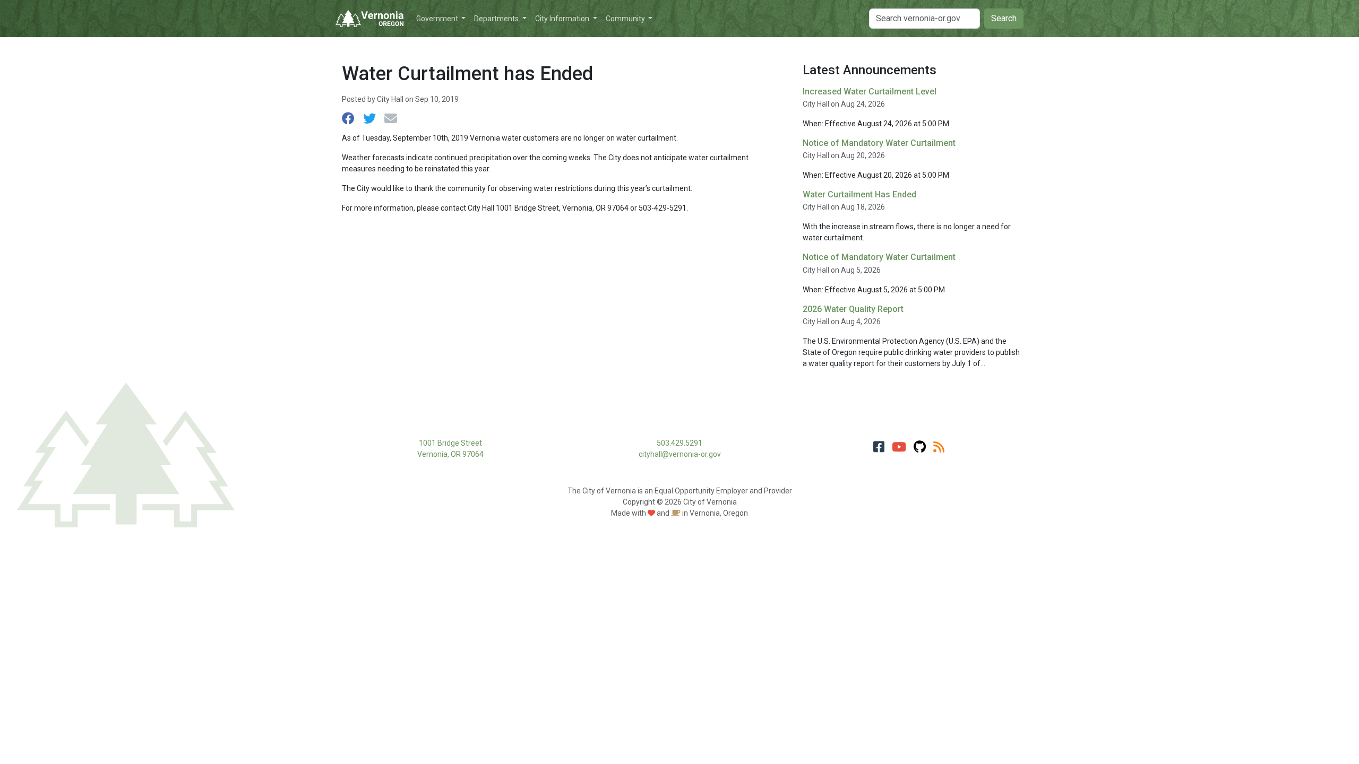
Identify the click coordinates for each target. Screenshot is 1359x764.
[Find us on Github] (920, 447)
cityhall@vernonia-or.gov (680, 454)
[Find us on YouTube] (899, 447)
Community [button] (626, 18)
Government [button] (438, 18)
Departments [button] (497, 18)
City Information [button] (563, 18)
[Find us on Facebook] (878, 447)
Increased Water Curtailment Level (869, 91)
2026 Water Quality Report (853, 309)
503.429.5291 (679, 443)
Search (1004, 18)
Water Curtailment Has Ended (859, 194)
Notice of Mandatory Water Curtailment (879, 143)
